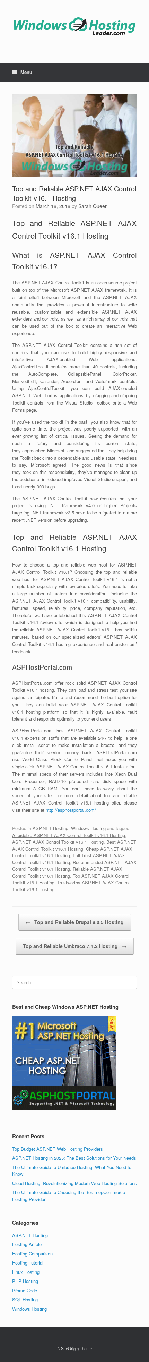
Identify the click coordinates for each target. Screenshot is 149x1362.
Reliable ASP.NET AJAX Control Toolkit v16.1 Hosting (67, 872)
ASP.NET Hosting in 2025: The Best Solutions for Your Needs (74, 1158)
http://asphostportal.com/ (71, 810)
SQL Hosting (25, 1299)
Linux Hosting (26, 1272)
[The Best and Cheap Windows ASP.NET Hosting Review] (74, 26)
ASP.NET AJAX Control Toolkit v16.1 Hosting (58, 842)
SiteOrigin (70, 1348)
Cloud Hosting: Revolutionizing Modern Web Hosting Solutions (74, 1183)
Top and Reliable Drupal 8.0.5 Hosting (75, 922)
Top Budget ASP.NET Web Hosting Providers (57, 1149)
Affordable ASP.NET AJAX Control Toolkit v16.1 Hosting (68, 835)
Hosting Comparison (32, 1253)
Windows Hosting (88, 828)
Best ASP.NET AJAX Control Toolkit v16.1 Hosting (74, 845)
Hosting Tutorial (27, 1262)
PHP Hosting (25, 1281)
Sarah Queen (93, 206)
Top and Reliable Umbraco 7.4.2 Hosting (74, 946)
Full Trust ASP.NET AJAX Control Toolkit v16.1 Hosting (68, 859)
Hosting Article (27, 1244)
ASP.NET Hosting (50, 828)
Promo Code (24, 1290)
